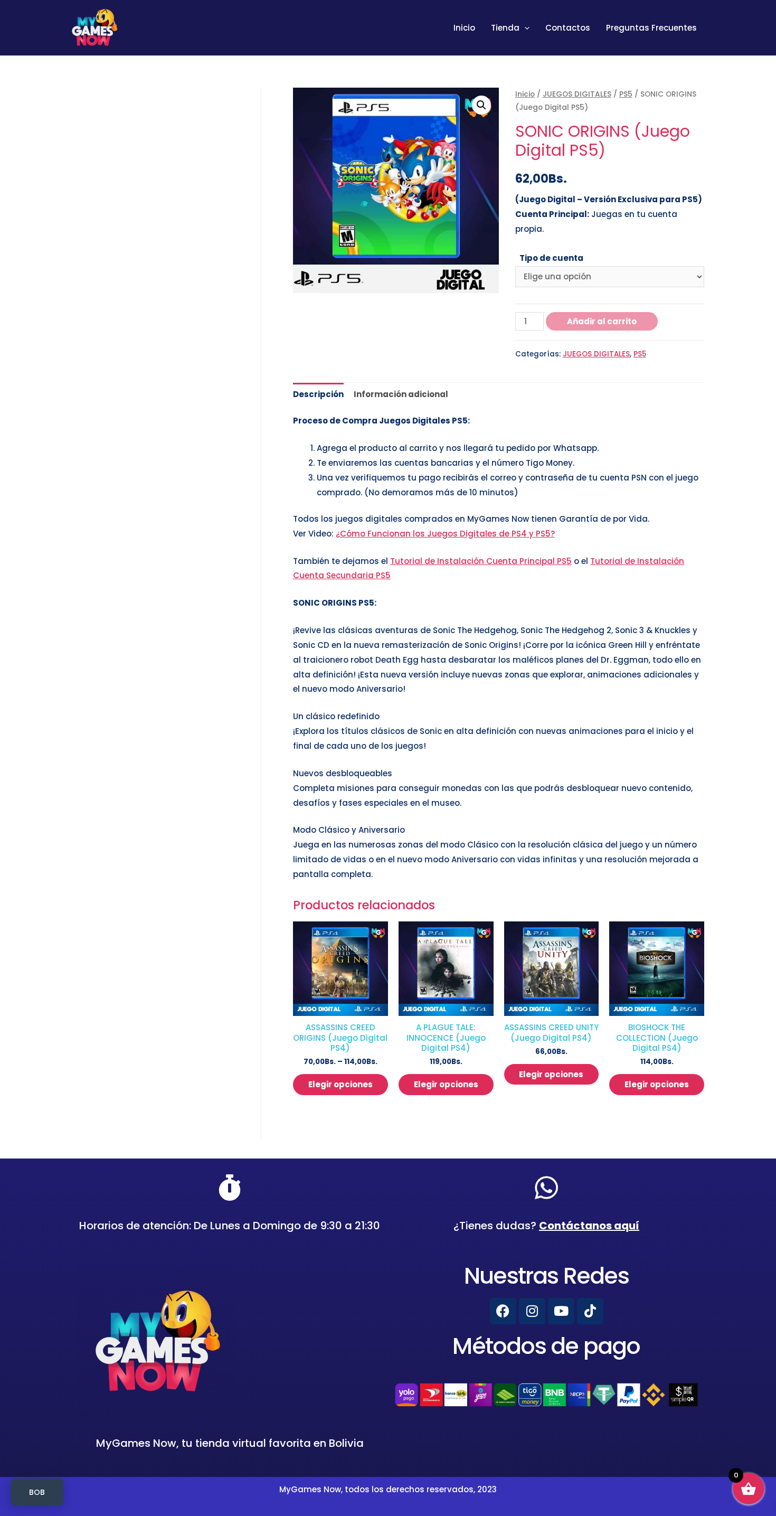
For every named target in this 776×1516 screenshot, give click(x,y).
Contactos (567, 27)
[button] (481, 105)
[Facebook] (503, 1311)
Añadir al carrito (602, 321)
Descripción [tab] (318, 394)
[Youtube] (561, 1311)
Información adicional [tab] (401, 394)
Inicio (464, 27)
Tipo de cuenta (551, 257)
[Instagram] (532, 1311)
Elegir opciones (340, 1084)
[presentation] (524, 28)
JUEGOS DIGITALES (577, 94)
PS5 (625, 94)
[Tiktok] (590, 1311)
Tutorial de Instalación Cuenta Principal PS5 (481, 561)
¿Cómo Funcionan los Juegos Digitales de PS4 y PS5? (445, 533)
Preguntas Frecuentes (651, 27)
